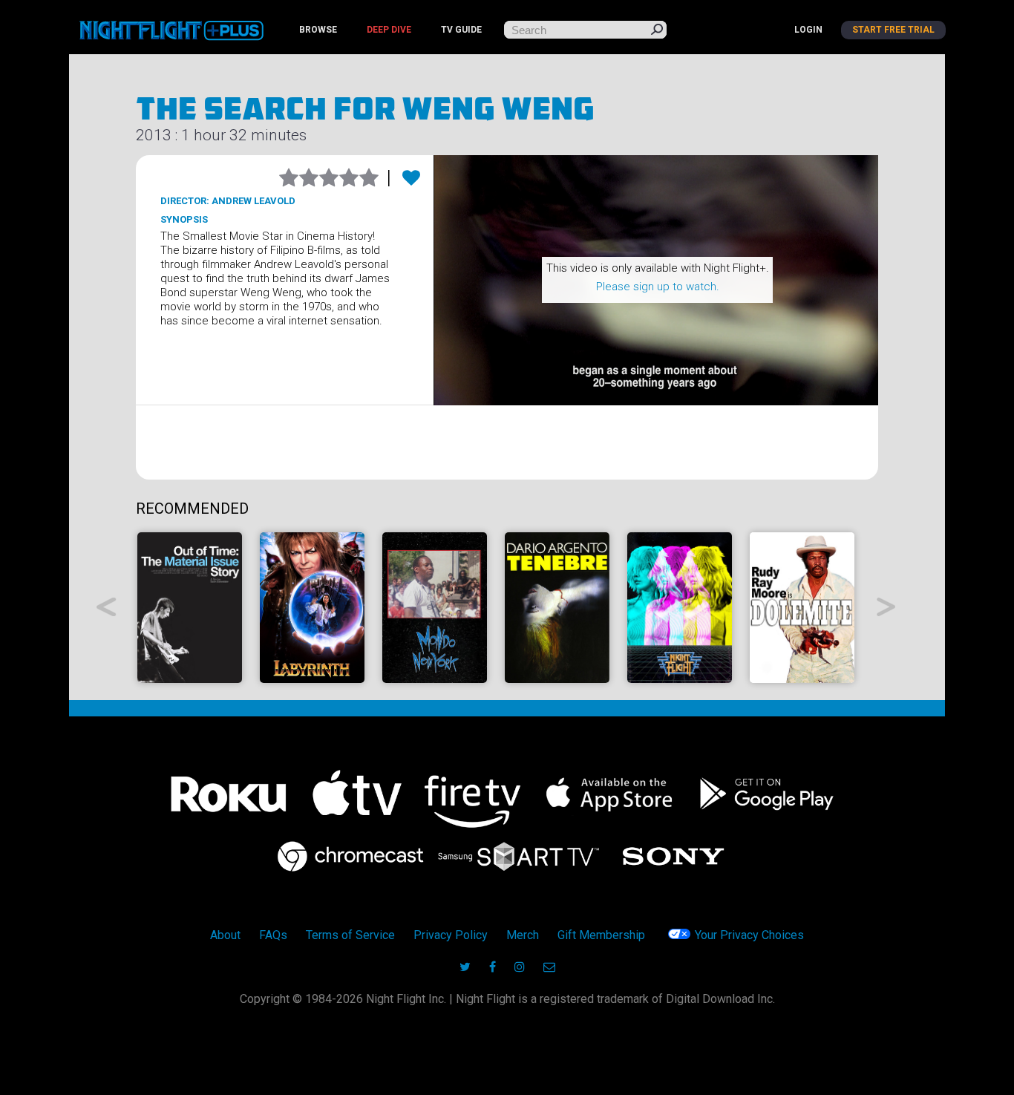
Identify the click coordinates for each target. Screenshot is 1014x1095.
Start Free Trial (893, 29)
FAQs (273, 935)
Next (887, 607)
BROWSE (318, 29)
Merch (522, 935)
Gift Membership (601, 935)
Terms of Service (350, 935)
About (225, 935)
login (808, 29)
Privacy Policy (450, 935)
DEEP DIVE (389, 29)
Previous (107, 607)
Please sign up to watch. (657, 286)
